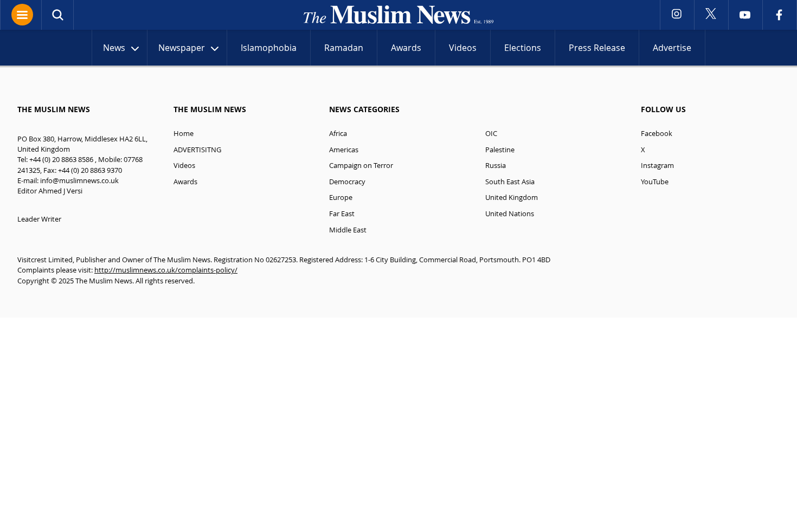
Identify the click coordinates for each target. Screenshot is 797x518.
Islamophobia (269, 48)
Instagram (657, 165)
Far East (342, 213)
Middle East (348, 230)
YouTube (655, 181)
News (114, 48)
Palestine (500, 149)
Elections (522, 48)
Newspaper (181, 48)
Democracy (347, 181)
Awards (406, 48)
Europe (340, 197)
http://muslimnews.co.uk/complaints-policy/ (165, 270)
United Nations (509, 213)
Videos (463, 48)
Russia (495, 165)
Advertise (672, 48)
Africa (338, 133)
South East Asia (510, 181)
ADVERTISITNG (197, 149)
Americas (343, 149)
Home (183, 133)
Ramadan (343, 48)
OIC (491, 133)
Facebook (656, 133)
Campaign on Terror (361, 165)
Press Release (597, 48)
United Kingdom (511, 197)
